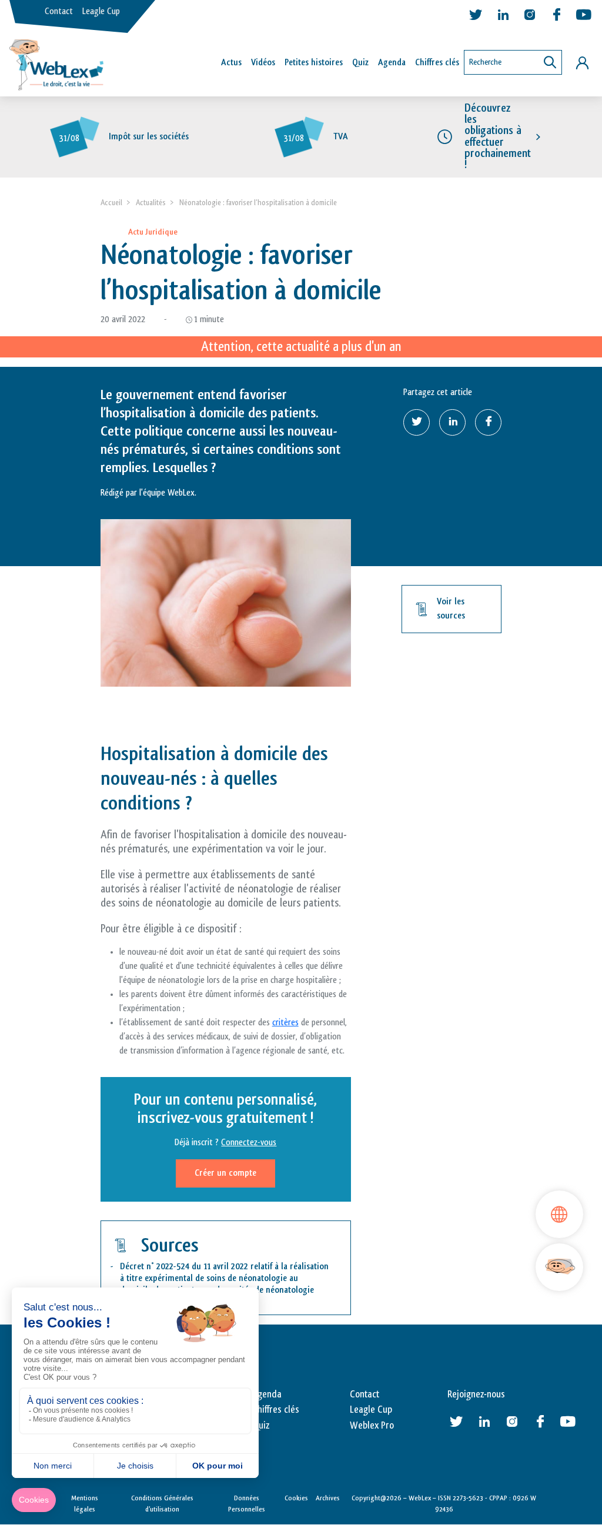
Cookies (296, 1497)
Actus (231, 62)
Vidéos (263, 62)
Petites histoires (314, 62)
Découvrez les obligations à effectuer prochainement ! (497, 136)
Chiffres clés (437, 62)
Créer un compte (225, 1173)
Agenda (392, 62)
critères (285, 1022)
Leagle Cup (101, 11)
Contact (59, 11)
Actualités (151, 202)
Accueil (111, 202)
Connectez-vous (248, 1142)
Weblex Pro (372, 1425)
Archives (328, 1497)
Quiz (360, 62)
